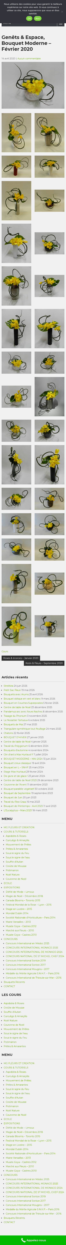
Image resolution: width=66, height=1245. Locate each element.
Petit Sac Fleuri (12, 690)
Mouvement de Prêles (18, 844)
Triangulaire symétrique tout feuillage (24, 728)
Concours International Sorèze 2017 (26, 964)
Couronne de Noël (16, 879)
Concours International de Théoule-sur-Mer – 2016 (33, 977)
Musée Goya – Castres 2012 (21, 926)
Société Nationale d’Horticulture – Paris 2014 (30, 917)
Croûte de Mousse (16, 866)
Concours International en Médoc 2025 (27, 943)
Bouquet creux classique (17, 763)
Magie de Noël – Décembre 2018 (24, 896)
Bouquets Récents (14, 982)
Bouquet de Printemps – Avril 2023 (23, 806)
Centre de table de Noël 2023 (20, 780)
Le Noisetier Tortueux (16, 720)
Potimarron (12, 870)
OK (29, 18)
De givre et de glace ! (16, 776)
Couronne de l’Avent (15, 784)
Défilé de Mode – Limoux (20, 891)
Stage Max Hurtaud (15, 771)
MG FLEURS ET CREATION (19, 827)
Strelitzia (8, 685)
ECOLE (8, 883)
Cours (5, 651)
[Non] (62, 11)
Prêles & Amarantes (17, 848)
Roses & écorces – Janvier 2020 (20, 658)
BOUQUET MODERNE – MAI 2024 (23, 758)
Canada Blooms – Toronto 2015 (23, 900)
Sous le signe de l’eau (18, 857)
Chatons (8, 733)
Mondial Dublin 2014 (17, 913)
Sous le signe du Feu (17, 853)
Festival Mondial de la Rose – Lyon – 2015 (28, 904)
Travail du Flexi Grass (15, 801)
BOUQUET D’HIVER (15, 737)
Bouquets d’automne (16, 750)
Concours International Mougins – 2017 (27, 969)
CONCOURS (11, 939)
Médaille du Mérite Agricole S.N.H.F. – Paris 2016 (32, 973)
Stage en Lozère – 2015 (19, 909)
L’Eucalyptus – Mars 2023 (18, 810)
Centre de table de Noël (17, 707)
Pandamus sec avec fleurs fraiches (23, 711)
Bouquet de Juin (13, 797)
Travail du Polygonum (16, 746)
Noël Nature (13, 874)
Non (38, 18)
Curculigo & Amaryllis (17, 840)
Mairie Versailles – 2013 (18, 921)
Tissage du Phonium (15, 715)
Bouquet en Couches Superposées (23, 703)
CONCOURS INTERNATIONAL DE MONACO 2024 (34, 952)
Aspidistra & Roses (16, 836)
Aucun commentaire (29, 58)
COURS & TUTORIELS (16, 831)
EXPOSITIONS (12, 887)
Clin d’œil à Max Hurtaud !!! (18, 754)
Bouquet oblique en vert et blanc (22, 698)
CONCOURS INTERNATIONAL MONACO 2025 (32, 947)
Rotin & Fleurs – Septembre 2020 (44, 663)
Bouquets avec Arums (16, 694)
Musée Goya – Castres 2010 (21, 934)
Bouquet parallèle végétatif (19, 788)
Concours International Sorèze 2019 (26, 960)
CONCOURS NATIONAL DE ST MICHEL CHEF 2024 (35, 956)
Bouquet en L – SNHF (16, 767)
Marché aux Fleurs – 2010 (20, 930)
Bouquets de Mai (13, 724)
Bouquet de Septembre (17, 793)
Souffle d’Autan (14, 861)
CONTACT (9, 986)
